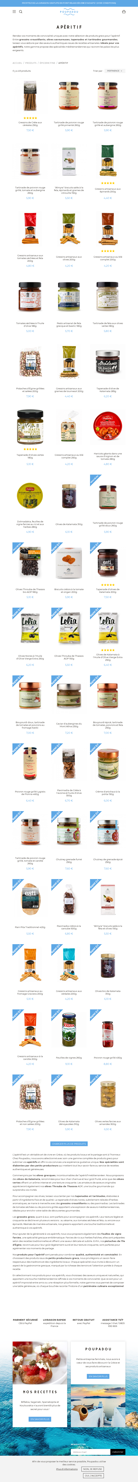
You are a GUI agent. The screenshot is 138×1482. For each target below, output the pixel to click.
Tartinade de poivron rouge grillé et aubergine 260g (108, 123)
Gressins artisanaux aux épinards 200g (108, 190)
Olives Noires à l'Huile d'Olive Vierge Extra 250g (30, 657)
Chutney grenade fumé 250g (69, 860)
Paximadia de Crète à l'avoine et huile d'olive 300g (69, 793)
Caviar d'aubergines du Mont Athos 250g (69, 725)
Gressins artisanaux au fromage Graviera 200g (30, 992)
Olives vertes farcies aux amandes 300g (108, 1122)
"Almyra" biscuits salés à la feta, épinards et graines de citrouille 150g (69, 190)
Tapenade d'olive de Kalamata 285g (108, 390)
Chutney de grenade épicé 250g (108, 860)
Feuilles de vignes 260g (69, 1057)
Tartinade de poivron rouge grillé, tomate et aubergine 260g (30, 190)
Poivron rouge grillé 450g (108, 1057)
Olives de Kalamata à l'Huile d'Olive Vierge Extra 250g (108, 657)
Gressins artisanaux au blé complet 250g (69, 456)
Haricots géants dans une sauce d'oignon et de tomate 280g (108, 456)
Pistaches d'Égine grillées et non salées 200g (30, 1122)
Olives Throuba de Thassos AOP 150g (68, 657)
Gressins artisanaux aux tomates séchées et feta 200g (30, 258)
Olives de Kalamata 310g (69, 524)
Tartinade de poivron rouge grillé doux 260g (108, 524)
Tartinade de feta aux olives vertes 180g (108, 324)
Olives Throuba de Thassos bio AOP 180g (30, 590)
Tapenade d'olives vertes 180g (30, 456)
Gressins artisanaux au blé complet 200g (108, 258)
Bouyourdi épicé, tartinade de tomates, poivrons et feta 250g (108, 725)
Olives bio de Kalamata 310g (107, 992)
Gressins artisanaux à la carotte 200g (30, 1057)
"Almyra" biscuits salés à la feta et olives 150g (108, 927)
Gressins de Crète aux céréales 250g (30, 123)
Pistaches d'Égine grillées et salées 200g (30, 390)
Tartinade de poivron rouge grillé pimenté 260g (69, 123)
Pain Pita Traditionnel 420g (30, 927)
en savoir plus (40, 1419)
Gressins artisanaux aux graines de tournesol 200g (69, 390)
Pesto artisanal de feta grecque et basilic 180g (69, 324)
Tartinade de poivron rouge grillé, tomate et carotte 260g (30, 861)
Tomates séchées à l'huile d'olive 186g (30, 324)
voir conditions (106, 3)
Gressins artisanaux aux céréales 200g (69, 992)
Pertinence (115, 71)
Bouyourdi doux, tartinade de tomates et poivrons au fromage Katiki (30, 725)
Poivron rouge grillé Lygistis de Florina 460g (30, 793)
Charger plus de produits (69, 1143)
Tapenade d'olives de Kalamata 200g (107, 590)
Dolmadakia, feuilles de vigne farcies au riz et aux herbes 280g (30, 524)
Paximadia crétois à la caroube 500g (69, 927)
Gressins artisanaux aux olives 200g (69, 258)
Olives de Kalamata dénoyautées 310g (69, 1122)
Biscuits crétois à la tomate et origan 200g (69, 590)
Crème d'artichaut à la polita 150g (108, 793)
